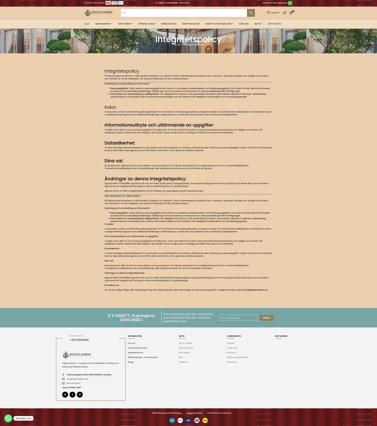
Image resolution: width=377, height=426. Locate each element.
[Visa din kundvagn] (291, 12)
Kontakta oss (269, 3)
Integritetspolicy (194, 413)
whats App (232, 347)
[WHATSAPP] (285, 3)
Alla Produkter (185, 343)
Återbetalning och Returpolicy (167, 413)
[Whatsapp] (8, 418)
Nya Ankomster (186, 347)
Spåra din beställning (237, 357)
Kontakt (230, 343)
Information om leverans (219, 413)
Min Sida (231, 352)
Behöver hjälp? (74, 383)
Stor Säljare (184, 352)
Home (176, 44)
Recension (232, 362)
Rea (181, 357)
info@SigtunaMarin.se (77, 379)
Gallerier (183, 362)
